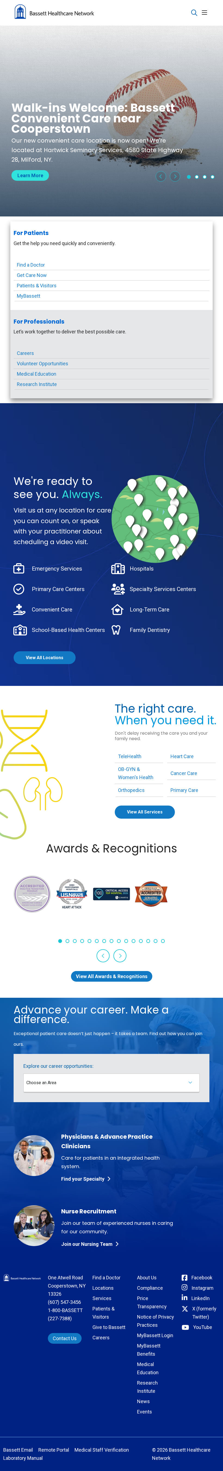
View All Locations (44, 657)
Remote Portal (53, 1450)
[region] (111, 121)
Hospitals (142, 568)
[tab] (189, 177)
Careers (25, 353)
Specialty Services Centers (163, 589)
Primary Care (184, 790)
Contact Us (65, 1338)
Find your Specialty (82, 1179)
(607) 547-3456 (64, 1302)
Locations (103, 1288)
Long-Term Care (149, 609)
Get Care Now (32, 275)
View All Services (145, 812)
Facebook (201, 1277)
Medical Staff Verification (102, 1450)
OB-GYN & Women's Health (135, 773)
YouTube (202, 1327)
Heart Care (182, 756)
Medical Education (36, 374)
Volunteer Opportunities (42, 363)
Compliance (150, 1288)
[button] (205, 13)
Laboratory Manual (23, 1458)
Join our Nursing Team (87, 1244)
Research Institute (37, 384)
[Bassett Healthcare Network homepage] (54, 12)
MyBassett (28, 296)
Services (102, 1298)
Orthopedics (131, 790)
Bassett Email (18, 1450)
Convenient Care (52, 609)
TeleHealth (129, 756)
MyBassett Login (155, 1335)
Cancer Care (184, 773)
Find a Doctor (31, 265)
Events (144, 1412)
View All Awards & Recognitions (111, 976)
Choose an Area (41, 1082)
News (143, 1401)
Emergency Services (57, 568)
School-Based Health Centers (68, 630)
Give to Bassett (108, 1327)
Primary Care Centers (58, 589)
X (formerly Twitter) (204, 1313)
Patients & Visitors (37, 285)
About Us (147, 1277)
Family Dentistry (150, 630)
